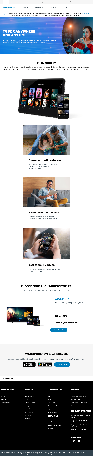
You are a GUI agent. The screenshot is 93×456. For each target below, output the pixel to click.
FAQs (49, 396)
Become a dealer (53, 406)
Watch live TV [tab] (62, 299)
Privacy (27, 406)
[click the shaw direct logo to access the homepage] (9, 8)
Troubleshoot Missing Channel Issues (80, 416)
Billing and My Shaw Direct (79, 402)
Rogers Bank (51, 409)
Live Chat (50, 422)
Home (6, 2)
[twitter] (74, 441)
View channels (59, 329)
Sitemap (27, 418)
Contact (80, 2)
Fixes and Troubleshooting (79, 396)
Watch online (62, 364)
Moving (50, 399)
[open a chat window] (86, 8)
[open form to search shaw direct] (78, 8)
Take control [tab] (61, 316)
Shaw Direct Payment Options (80, 429)
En (85, 2)
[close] (90, 452)
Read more (85, 14)
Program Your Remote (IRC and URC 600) (80, 425)
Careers (27, 399)
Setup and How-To (76, 399)
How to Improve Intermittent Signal (79, 420)
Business (14, 2)
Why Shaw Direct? (30, 396)
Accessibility (28, 415)
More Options (52, 428)
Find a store (36, 2)
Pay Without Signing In (78, 406)
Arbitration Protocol (31, 409)
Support (29, 2)
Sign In (3, 396)
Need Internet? (52, 412)
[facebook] (79, 441)
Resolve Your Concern (54, 425)
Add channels (5, 402)
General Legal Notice (31, 402)
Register (3, 399)
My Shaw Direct (45, 2)
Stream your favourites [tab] (66, 322)
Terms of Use (29, 412)
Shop (24, 2)
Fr (88, 2)
